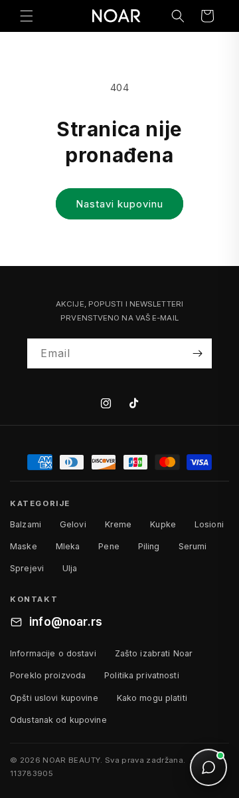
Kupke (163, 524)
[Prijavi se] (197, 353)
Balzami (25, 524)
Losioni (209, 524)
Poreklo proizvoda (48, 675)
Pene (109, 546)
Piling (149, 546)
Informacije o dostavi (53, 653)
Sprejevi (27, 568)
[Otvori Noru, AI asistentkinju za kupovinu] (208, 767)
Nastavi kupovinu (119, 204)
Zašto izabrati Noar (154, 653)
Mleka (68, 546)
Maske (23, 546)
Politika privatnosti (141, 675)
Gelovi (73, 524)
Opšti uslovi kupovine (54, 698)
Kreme (118, 524)
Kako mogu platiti (152, 698)
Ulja (70, 568)
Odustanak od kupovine (58, 720)
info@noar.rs (65, 621)
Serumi (193, 546)
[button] (26, 16)
